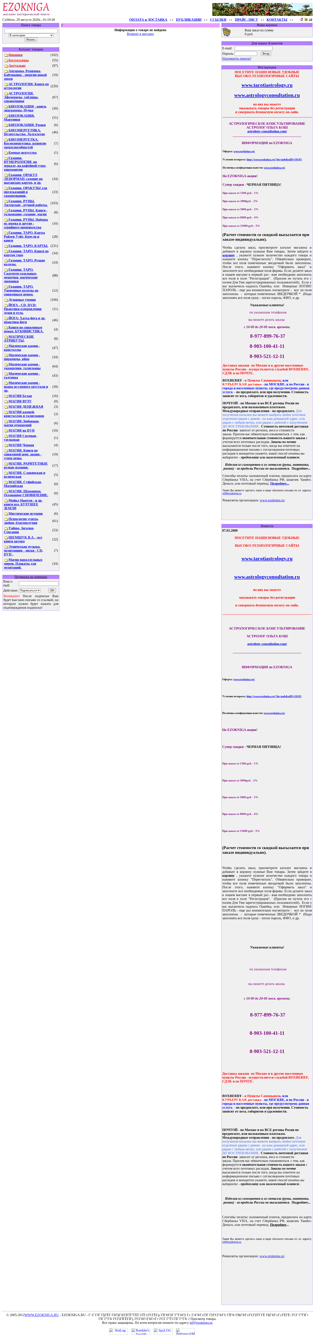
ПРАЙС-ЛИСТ (246, 19)
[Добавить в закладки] (306, 19)
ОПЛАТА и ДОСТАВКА (148, 19)
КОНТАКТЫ (277, 19)
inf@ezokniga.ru (232, 493)
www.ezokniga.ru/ (244, 151)
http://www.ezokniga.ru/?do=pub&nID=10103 (274, 159)
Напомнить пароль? (236, 58)
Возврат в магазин (140, 34)
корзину (228, 255)
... (279, 483)
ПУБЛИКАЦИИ (188, 19)
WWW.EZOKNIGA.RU (42, 1315)
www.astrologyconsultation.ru (267, 95)
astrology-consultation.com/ (267, 131)
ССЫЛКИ (218, 19)
